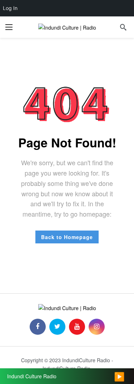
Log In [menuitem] (10, 8)
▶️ (119, 376)
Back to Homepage (67, 237)
